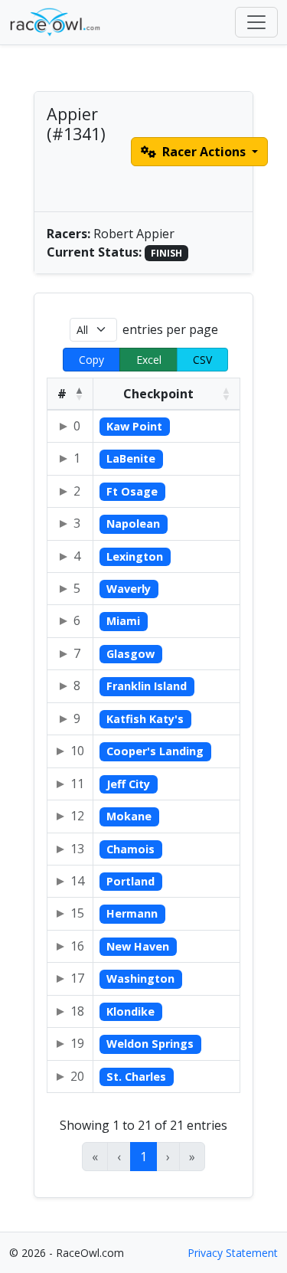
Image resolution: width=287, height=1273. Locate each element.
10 (77, 750)
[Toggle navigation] (256, 22)
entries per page (170, 329)
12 (77, 815)
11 (77, 783)
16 (77, 946)
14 (77, 880)
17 (77, 978)
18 (77, 1011)
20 (77, 1076)
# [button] (62, 393)
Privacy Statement (233, 1252)
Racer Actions (204, 151)
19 (77, 1043)
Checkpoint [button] (158, 393)
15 (77, 913)
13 (77, 848)
